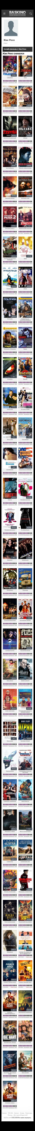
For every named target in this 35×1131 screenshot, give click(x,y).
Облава (25, 138)
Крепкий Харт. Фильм (10, 1042)
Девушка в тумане (10, 831)
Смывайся (10, 77)
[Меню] (4, 13)
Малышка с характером (25, 891)
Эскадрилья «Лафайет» (25, 107)
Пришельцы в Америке (25, 469)
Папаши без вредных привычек (10, 259)
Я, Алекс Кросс (25, 530)
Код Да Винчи (10, 168)
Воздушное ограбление (25, 1012)
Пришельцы (10, 288)
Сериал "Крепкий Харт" (25, 982)
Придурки (25, 590)
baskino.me (7, 1117)
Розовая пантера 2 (10, 530)
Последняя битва (25, 650)
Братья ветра (10, 771)
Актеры (22, 1113)
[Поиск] (31, 13)
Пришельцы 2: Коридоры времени (25, 319)
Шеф (25, 258)
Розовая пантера (25, 499)
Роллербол (10, 590)
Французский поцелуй (25, 228)
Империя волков (9, 198)
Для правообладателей (20, 1115)
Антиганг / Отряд (25, 741)
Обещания (10, 952)
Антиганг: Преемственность (10, 1013)
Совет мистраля (9, 710)
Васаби (25, 379)
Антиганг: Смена (9, 1102)
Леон (25, 77)
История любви (25, 409)
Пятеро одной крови (9, 891)
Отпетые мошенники (10, 620)
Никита (10, 499)
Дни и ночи (10, 741)
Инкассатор (25, 560)
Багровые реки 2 (9, 228)
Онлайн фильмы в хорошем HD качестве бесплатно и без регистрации (17, 13)
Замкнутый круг (25, 680)
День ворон (10, 680)
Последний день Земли (25, 922)
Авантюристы (25, 801)
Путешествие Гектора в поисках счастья (25, 711)
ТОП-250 (10, 1113)
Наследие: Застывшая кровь (10, 1073)
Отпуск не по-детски (25, 1042)
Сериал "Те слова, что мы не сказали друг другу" (25, 953)
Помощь (10, 1115)
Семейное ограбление (10, 801)
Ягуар (25, 288)
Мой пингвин (25, 1072)
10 (16, 81)
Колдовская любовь (25, 620)
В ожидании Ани (25, 861)
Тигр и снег (10, 439)
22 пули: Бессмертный (10, 138)
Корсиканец (25, 439)
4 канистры (10, 861)
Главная (4, 1113)
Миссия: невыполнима (25, 168)
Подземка (10, 318)
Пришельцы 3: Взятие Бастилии (25, 771)
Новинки (16, 1113)
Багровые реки (25, 198)
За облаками (9, 469)
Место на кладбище (25, 831)
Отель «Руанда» (9, 107)
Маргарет (10, 560)
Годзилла (9, 379)
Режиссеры (28, 1113)
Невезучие (10, 409)
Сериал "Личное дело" (10, 982)
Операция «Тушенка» (10, 349)
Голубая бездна (9, 650)
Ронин (25, 349)
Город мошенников (10, 922)
